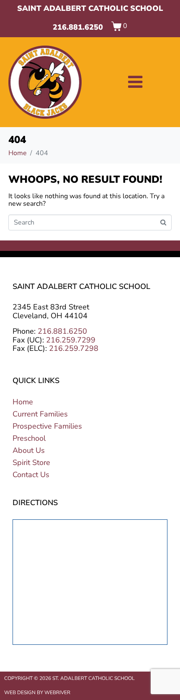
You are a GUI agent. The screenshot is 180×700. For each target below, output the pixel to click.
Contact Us (31, 475)
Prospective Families (47, 426)
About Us (29, 450)
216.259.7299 (70, 340)
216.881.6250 (78, 27)
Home (23, 402)
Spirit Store (31, 462)
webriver (57, 692)
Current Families (40, 414)
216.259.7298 (73, 348)
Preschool (29, 438)
